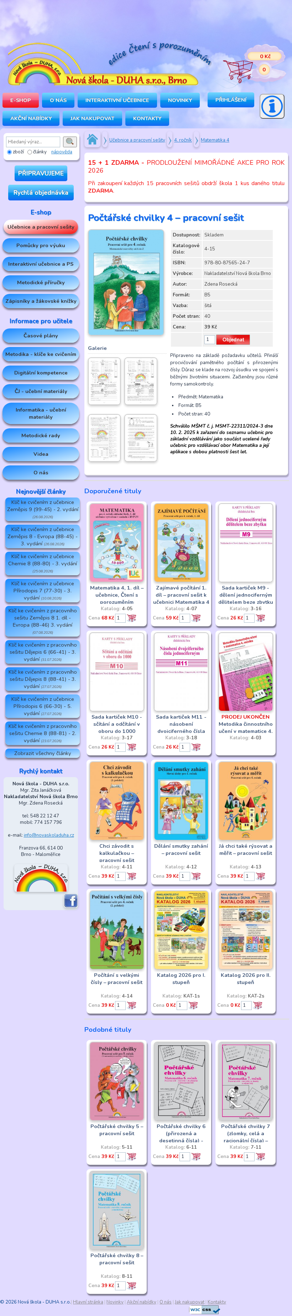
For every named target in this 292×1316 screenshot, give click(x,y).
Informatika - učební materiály (41, 413)
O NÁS (58, 100)
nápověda (61, 152)
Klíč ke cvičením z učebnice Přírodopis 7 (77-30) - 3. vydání (42, 590)
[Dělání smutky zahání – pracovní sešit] (181, 839)
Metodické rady (40, 435)
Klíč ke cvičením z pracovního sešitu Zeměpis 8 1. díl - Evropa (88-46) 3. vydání (43, 621)
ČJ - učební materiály (41, 391)
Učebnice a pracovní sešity (40, 226)
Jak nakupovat (92, 118)
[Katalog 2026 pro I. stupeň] (181, 968)
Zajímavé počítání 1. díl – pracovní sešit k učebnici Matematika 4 (181, 595)
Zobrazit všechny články (42, 753)
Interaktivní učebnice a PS (40, 263)
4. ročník (183, 140)
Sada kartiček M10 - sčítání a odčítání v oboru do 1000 (117, 724)
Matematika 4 (215, 140)
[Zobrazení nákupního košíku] (249, 64)
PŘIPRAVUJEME (41, 173)
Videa (40, 454)
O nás (40, 472)
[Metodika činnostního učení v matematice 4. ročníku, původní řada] (245, 710)
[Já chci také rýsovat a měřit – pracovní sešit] (245, 839)
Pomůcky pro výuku (40, 245)
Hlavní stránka (88, 1302)
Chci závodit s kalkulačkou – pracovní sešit (116, 853)
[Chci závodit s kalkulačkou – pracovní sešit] (116, 839)
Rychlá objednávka (41, 192)
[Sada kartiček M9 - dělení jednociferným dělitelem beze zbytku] (245, 581)
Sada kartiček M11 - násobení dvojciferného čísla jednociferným (181, 727)
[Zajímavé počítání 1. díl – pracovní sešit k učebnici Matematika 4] (181, 581)
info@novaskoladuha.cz (49, 835)
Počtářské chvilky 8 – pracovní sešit (116, 1259)
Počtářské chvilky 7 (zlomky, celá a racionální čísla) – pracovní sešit (245, 1137)
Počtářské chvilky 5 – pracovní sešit (116, 1130)
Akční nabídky (31, 118)
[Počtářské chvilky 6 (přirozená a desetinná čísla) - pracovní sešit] (181, 1119)
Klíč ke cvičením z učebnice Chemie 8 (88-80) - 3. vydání (42, 563)
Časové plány (41, 335)
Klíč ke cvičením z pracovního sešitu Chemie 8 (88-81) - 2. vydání (43, 733)
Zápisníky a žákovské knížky (41, 301)
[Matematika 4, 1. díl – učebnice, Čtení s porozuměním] (116, 581)
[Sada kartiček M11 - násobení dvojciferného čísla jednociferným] (181, 710)
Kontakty (147, 118)
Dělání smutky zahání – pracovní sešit (181, 849)
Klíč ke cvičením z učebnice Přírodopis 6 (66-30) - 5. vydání (42, 706)
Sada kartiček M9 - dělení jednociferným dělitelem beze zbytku (245, 595)
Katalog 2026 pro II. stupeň (246, 978)
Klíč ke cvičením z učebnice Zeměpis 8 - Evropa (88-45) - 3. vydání (42, 536)
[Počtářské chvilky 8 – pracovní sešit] (116, 1248)
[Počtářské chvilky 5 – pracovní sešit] (116, 1119)
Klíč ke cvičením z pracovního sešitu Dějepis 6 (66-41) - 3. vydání (43, 652)
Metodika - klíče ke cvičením (40, 354)
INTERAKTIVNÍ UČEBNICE (117, 100)
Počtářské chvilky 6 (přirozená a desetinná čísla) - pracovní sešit (181, 1137)
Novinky (180, 100)
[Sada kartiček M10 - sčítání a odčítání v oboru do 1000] (116, 710)
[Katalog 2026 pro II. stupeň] (245, 968)
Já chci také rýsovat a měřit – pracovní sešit (245, 849)
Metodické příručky (41, 282)
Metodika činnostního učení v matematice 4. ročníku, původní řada (245, 727)
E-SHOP (20, 100)
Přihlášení (230, 99)
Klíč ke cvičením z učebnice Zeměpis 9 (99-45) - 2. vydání (42, 509)
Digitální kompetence (41, 372)
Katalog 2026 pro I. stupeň (181, 978)
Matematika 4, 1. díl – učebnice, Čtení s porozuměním (117, 595)
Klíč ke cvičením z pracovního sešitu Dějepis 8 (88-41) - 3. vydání (43, 679)
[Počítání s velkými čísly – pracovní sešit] (116, 968)
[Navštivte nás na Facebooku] (71, 906)
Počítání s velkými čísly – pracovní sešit (116, 978)
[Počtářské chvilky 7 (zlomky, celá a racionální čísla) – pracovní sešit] (245, 1119)
